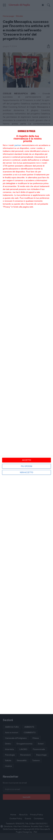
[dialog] (26, 420)
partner (18, 145)
